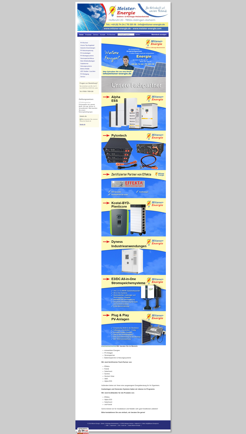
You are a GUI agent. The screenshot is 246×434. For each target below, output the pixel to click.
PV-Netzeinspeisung (86, 50)
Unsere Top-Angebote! (87, 45)
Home (81, 34)
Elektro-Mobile (84, 69)
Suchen (137, 34)
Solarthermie (84, 63)
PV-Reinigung (84, 74)
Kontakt (102, 34)
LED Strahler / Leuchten (87, 71)
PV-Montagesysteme (87, 55)
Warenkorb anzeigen (158, 34)
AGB (107, 425)
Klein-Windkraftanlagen (87, 61)
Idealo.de (82, 124)
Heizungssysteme (86, 66)
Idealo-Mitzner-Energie (134, 425)
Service (95, 34)
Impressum (113, 425)
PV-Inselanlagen (85, 53)
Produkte (88, 34)
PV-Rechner (111, 34)
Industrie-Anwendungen (87, 48)
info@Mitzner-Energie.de (152, 423)
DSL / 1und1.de (122, 425)
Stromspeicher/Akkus (87, 58)
